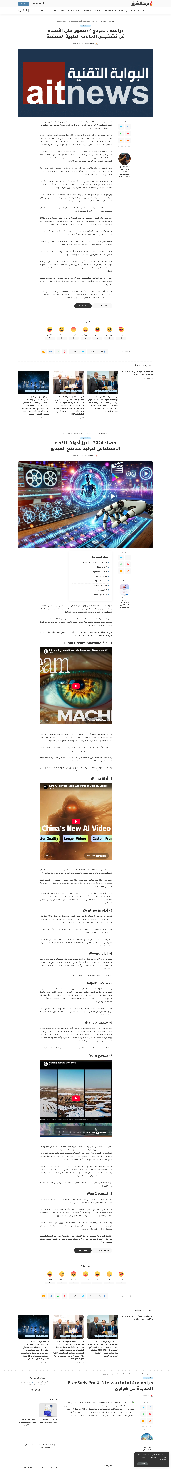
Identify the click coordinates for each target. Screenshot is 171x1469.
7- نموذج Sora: (101, 590)
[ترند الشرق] (141, 4)
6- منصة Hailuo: (100, 586)
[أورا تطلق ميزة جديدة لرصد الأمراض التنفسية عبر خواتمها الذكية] (124, 159)
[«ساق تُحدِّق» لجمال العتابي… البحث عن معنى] (48, 1410)
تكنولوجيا (85, 26)
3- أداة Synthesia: (100, 572)
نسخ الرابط (83, 305)
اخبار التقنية (111, 391)
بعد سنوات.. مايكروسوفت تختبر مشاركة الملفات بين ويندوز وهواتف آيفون (124, 604)
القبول (142, 1464)
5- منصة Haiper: (100, 581)
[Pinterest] (128, 133)
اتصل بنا (33, 1382)
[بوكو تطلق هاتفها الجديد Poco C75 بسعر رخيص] (48, 1436)
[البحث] (20, 10)
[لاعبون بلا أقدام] (27, 1436)
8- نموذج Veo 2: (100, 595)
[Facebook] (128, 127)
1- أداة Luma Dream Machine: (95, 563)
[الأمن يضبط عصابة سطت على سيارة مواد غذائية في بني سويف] (27, 1458)
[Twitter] (121, 127)
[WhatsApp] (121, 133)
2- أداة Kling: (102, 567)
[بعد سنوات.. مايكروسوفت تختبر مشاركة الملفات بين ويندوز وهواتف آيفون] (124, 589)
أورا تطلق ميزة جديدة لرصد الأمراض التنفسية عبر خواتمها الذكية (124, 172)
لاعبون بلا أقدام (30, 1445)
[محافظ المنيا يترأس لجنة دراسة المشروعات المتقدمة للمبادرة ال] (27, 1410)
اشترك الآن (23, 3)
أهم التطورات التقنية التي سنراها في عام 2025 (146, 1451)
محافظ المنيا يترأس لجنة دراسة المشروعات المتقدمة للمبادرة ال (27, 1422)
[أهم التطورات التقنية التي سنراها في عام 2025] (147, 1439)
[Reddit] (128, 140)
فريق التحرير (88, 43)
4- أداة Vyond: (101, 577)
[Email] (121, 140)
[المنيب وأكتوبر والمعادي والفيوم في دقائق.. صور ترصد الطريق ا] (48, 1458)
